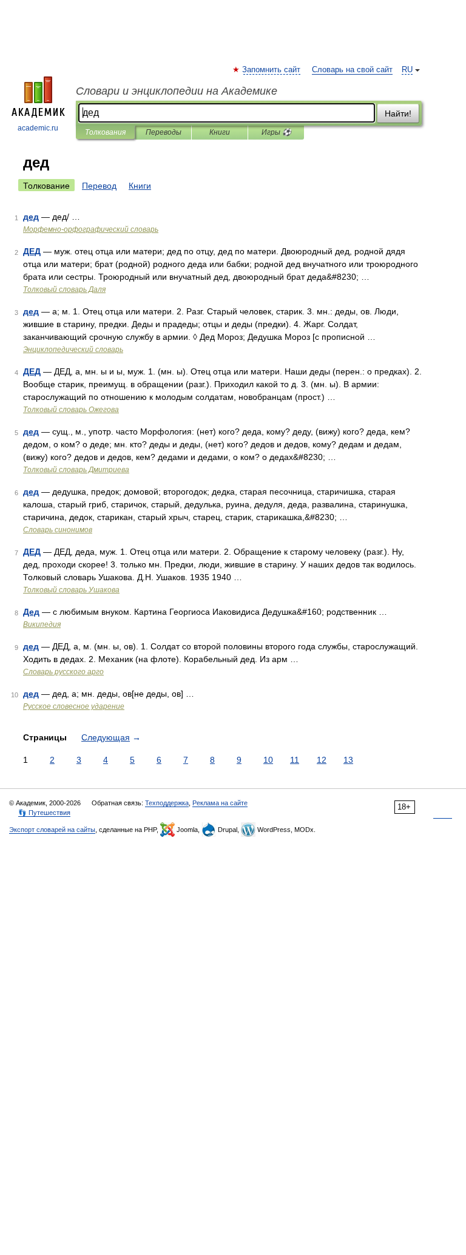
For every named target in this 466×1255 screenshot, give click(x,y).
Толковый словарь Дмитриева (76, 469)
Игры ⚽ (276, 132)
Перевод (99, 186)
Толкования (105, 132)
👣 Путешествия (44, 812)
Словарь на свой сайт (352, 70)
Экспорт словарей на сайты (52, 829)
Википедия (42, 624)
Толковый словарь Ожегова (71, 409)
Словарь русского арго (63, 672)
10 (268, 760)
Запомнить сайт (271, 70)
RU (407, 70)
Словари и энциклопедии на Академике (176, 91)
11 (294, 760)
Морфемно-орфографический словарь (90, 229)
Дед (31, 612)
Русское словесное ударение (73, 706)
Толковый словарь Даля (64, 289)
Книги (219, 132)
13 (348, 760)
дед (31, 217)
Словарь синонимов (57, 530)
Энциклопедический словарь (73, 349)
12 (321, 760)
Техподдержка (167, 803)
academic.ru (38, 128)
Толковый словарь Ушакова (71, 590)
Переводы (163, 132)
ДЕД (32, 251)
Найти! (398, 113)
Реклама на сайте (220, 803)
